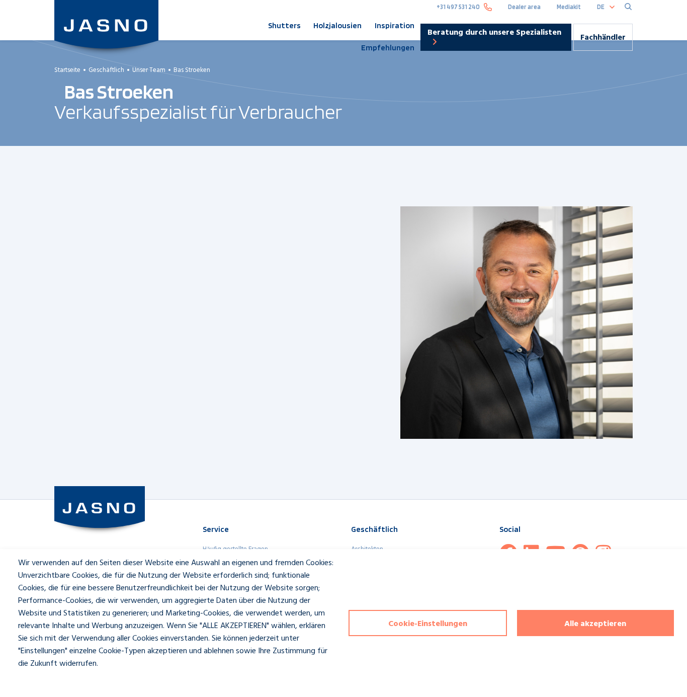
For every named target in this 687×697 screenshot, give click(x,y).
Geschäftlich (106, 70)
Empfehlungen (387, 47)
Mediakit (569, 7)
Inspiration (394, 25)
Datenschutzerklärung (45, 682)
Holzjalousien (337, 25)
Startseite (67, 70)
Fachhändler (603, 37)
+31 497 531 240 (458, 7)
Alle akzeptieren (595, 624)
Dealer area (524, 7)
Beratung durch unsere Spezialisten (494, 32)
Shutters (284, 25)
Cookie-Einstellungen (427, 624)
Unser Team (148, 70)
